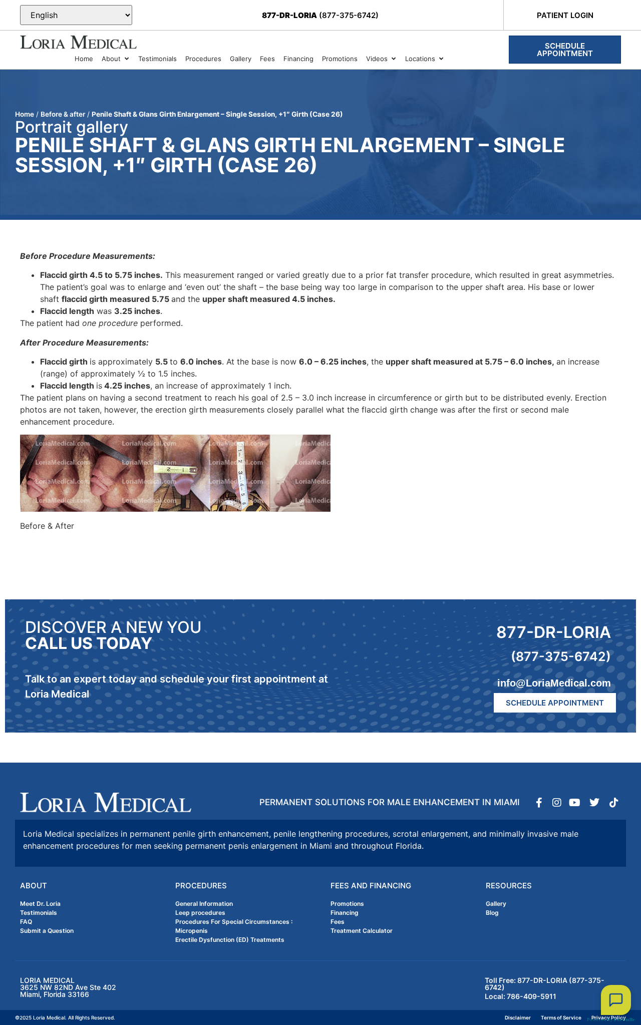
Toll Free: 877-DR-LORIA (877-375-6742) (544, 983)
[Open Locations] (441, 59)
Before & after (63, 114)
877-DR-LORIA (553, 632)
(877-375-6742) (320, 15)
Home (24, 114)
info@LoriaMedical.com (554, 683)
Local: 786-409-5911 (520, 996)
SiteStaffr (623, 1019)
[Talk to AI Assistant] (616, 1000)
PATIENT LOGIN (565, 15)
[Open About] (126, 59)
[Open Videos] (393, 59)
